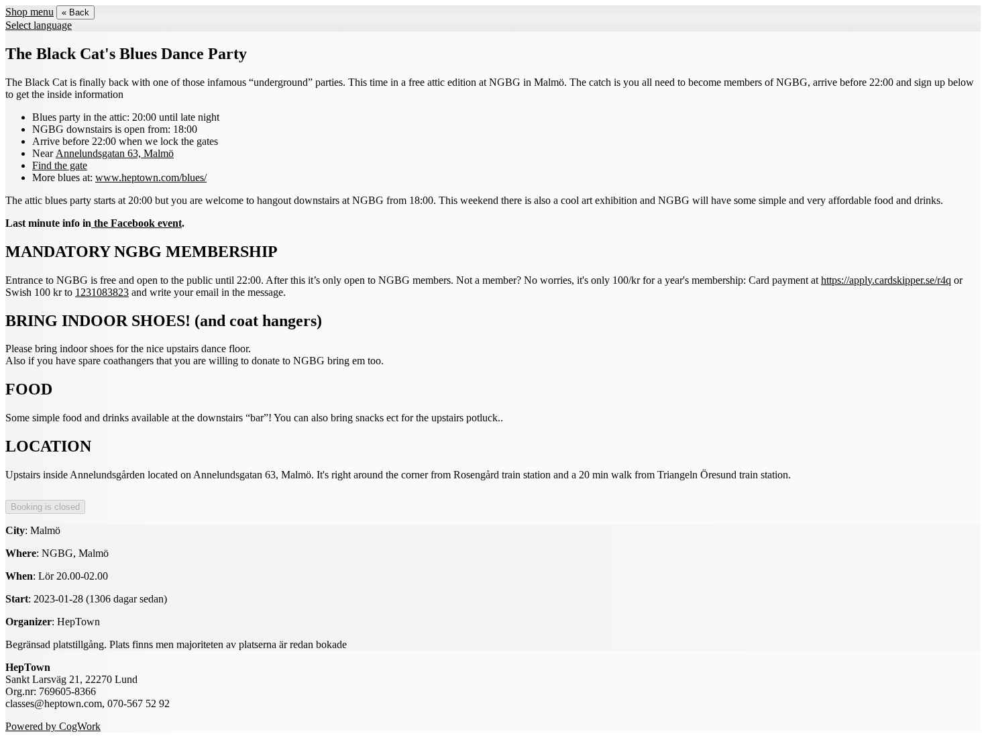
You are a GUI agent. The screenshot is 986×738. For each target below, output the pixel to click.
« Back (75, 12)
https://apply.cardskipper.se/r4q (886, 280)
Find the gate (59, 165)
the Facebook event (136, 223)
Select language (38, 25)
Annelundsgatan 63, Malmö (115, 153)
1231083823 (102, 292)
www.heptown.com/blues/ (151, 177)
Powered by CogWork (53, 726)
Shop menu (29, 11)
